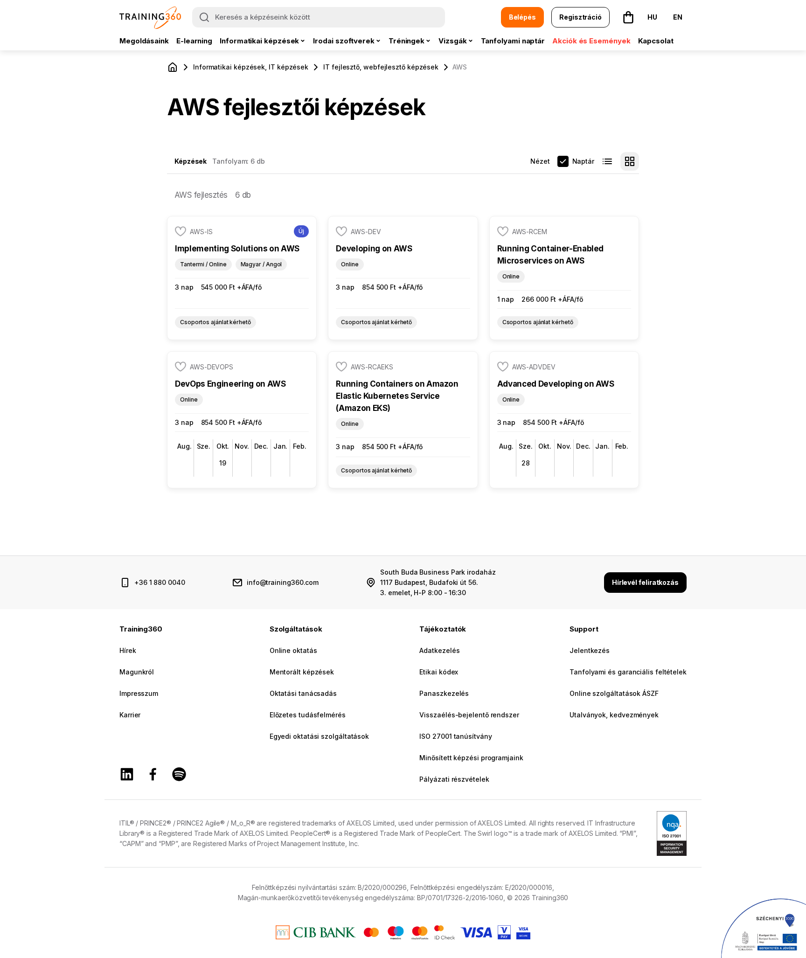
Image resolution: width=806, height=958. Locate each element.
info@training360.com (283, 582)
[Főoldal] (172, 67)
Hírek (127, 650)
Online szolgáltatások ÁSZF (614, 693)
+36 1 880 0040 (159, 582)
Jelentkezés (590, 650)
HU (652, 17)
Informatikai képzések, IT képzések (250, 67)
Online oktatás (293, 650)
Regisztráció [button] (580, 17)
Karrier (129, 715)
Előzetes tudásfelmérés (308, 715)
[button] (628, 17)
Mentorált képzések (302, 672)
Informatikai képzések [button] (259, 40)
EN (677, 17)
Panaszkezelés (444, 693)
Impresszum (138, 693)
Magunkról (136, 672)
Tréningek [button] (406, 40)
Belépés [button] (522, 17)
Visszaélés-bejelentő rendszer (469, 715)
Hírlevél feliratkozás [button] (645, 582)
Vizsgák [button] (452, 40)
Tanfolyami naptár (513, 40)
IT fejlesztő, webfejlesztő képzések (380, 67)
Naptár (583, 161)
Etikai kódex (438, 672)
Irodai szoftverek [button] (344, 40)
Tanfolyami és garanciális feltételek (628, 672)
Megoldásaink (144, 40)
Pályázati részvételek (454, 779)
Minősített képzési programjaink (471, 758)
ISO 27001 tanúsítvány (455, 736)
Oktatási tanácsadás (303, 693)
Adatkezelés (439, 650)
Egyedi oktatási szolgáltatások (319, 736)
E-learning (194, 40)
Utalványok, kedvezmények (614, 715)
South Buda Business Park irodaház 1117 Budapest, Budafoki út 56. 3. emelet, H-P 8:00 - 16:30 (437, 582)
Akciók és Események (591, 40)
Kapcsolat (656, 40)
